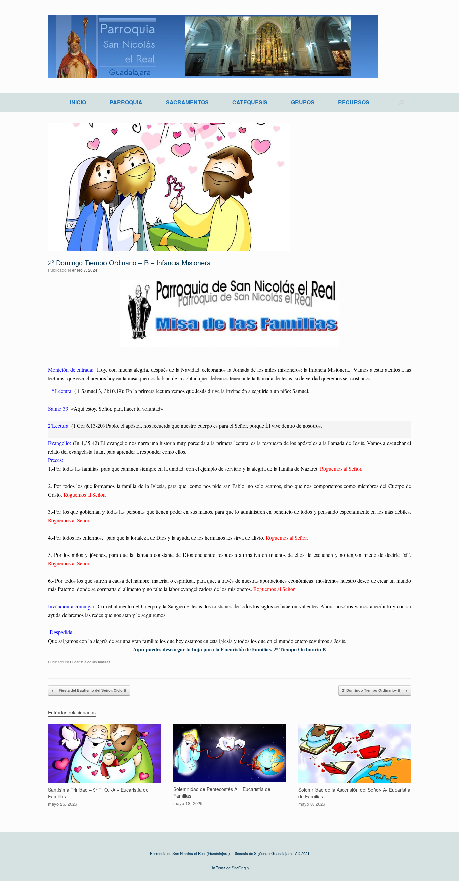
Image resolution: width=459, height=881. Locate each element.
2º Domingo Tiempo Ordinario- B (374, 690)
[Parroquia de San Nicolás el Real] (213, 46)
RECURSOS (353, 102)
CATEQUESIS (249, 102)
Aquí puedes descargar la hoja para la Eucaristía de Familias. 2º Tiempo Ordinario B (229, 649)
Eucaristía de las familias (90, 661)
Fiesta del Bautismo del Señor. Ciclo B (89, 690)
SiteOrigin (240, 867)
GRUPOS (303, 102)
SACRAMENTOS (187, 102)
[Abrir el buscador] (401, 102)
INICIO (78, 102)
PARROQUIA (126, 102)
